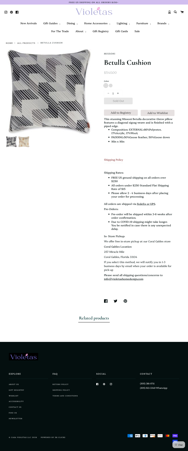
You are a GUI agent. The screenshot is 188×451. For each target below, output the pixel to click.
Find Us (13, 413)
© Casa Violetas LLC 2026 (23, 437)
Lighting (122, 23)
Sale (137, 31)
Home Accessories (96, 23)
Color (106, 81)
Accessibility (16, 401)
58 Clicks (60, 437)
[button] (107, 93)
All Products (26, 43)
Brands (162, 23)
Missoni (109, 53)
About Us (14, 384)
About (79, 31)
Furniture (142, 23)
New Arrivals (28, 23)
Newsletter (15, 418)
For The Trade (60, 31)
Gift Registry (101, 31)
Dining (71, 23)
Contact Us (15, 407)
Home (9, 43)
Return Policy (61, 384)
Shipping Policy (113, 159)
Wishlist (14, 396)
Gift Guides (50, 23)
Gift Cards (121, 31)
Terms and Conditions (65, 396)
